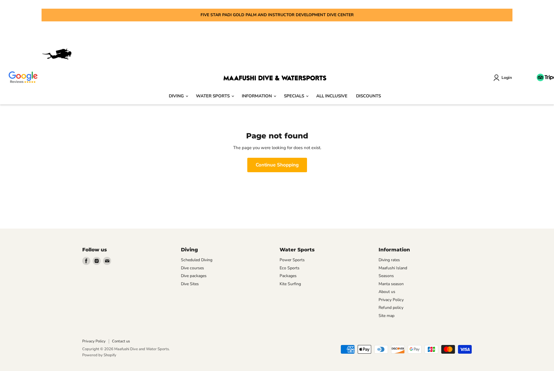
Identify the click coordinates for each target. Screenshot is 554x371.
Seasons (386, 276)
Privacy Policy (391, 300)
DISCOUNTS (368, 96)
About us (387, 291)
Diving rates (389, 260)
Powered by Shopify (99, 355)
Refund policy (391, 307)
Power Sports (292, 260)
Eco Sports (290, 268)
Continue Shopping (277, 165)
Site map (386, 315)
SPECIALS (294, 96)
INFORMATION (257, 96)
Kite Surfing (290, 284)
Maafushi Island (393, 268)
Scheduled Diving (196, 260)
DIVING (177, 96)
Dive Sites (190, 284)
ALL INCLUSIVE (331, 96)
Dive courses (192, 268)
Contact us (121, 341)
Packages (288, 276)
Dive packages (194, 276)
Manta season (391, 284)
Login (506, 77)
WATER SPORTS (213, 96)
